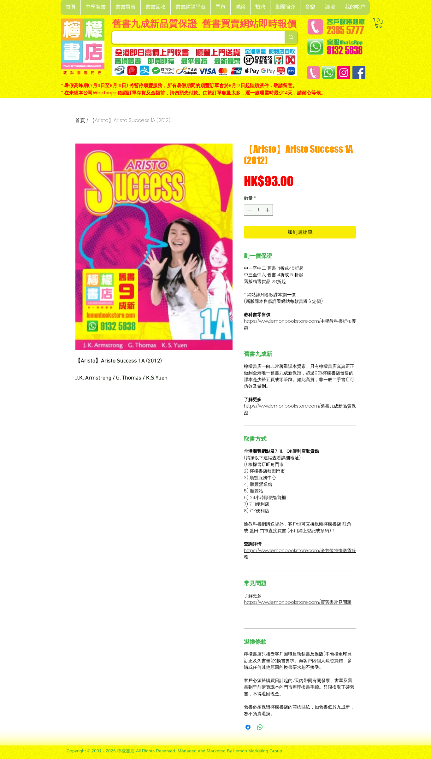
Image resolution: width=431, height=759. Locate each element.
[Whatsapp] (328, 72)
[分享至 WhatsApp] (260, 727)
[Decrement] (249, 209)
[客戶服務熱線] (313, 72)
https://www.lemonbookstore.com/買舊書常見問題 (297, 602)
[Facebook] (358, 72)
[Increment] (268, 209)
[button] (95, 7)
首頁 (80, 120)
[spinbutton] (258, 209)
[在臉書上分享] (248, 727)
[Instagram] (343, 72)
